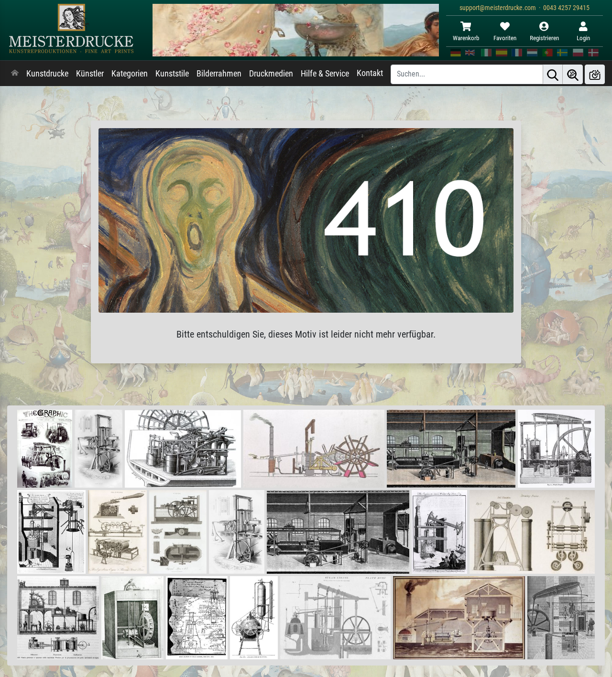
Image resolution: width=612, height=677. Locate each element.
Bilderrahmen (219, 73)
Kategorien (129, 73)
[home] (14, 74)
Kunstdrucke (47, 73)
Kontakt (370, 73)
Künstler (90, 73)
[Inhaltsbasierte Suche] (573, 74)
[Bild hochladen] (595, 74)
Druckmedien (271, 73)
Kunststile (172, 73)
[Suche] (553, 74)
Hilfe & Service (325, 73)
